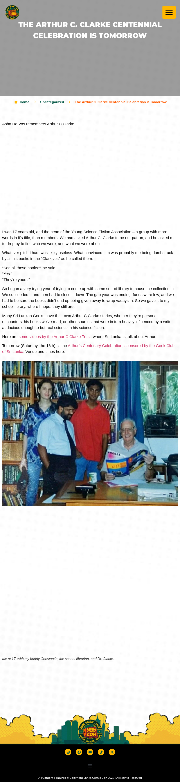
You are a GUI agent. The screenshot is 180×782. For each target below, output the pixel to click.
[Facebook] (79, 752)
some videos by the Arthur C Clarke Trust (55, 337)
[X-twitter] (112, 752)
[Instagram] (68, 752)
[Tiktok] (101, 752)
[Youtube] (90, 752)
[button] (90, 765)
